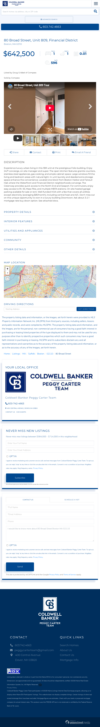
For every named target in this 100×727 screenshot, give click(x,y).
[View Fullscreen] (7, 278)
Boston (40, 353)
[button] (95, 11)
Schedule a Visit (71, 500)
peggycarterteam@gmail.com (34, 650)
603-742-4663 (16, 403)
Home (7, 353)
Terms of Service (70, 574)
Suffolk (31, 353)
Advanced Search (50, 19)
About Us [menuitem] (66, 650)
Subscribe (20, 478)
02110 (50, 353)
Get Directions (86, 309)
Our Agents (21, 412)
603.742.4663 (52, 27)
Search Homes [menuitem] (69, 645)
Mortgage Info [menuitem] (69, 660)
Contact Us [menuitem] (67, 655)
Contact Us (10, 412)
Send (20, 566)
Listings (16, 353)
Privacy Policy (38, 468)
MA (24, 353)
